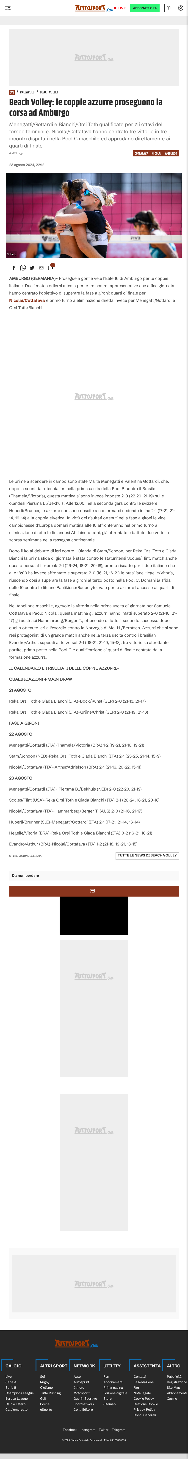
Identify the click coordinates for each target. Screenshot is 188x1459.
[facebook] (13, 268)
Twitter (103, 1430)
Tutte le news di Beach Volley (147, 855)
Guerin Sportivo (85, 1398)
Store (107, 1398)
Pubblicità (174, 1376)
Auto (77, 1376)
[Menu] (8, 8)
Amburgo (171, 153)
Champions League (20, 1393)
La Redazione (144, 1382)
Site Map (173, 1387)
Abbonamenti (113, 1382)
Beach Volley (49, 92)
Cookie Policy (144, 1398)
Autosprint (81, 1382)
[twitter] (32, 268)
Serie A (11, 1382)
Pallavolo (27, 92)
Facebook (70, 1430)
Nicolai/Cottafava (27, 300)
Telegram (118, 1430)
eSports (46, 1409)
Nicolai (156, 153)
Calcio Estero (15, 1404)
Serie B (11, 1387)
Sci (42, 1376)
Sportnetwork (84, 1404)
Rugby (45, 1382)
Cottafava (141, 153)
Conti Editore (83, 1409)
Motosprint (82, 1393)
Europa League (17, 1398)
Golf (43, 1398)
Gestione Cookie (146, 1404)
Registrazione (177, 1382)
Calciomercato (17, 1409)
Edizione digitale (115, 1393)
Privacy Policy (144, 1409)
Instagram (88, 1430)
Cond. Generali (145, 1415)
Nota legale (142, 1393)
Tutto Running (50, 1393)
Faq (136, 1387)
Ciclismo (46, 1387)
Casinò (172, 1398)
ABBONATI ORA (145, 8)
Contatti (140, 1376)
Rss (106, 1376)
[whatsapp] (23, 268)
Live (122, 8)
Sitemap (109, 1404)
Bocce (45, 1404)
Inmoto (79, 1387)
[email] (41, 268)
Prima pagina (113, 1387)
